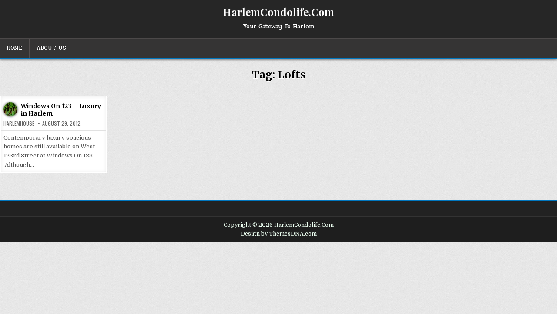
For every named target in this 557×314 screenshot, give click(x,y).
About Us (51, 48)
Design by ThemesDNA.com (279, 234)
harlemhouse (18, 123)
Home (14, 48)
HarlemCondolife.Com (278, 12)
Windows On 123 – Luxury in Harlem (61, 109)
